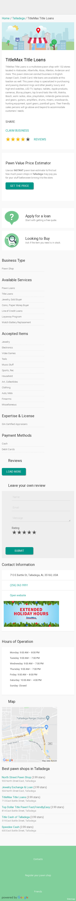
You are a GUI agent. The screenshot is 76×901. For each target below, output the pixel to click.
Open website (18, 595)
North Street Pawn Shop (16, 777)
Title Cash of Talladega (16, 817)
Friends (38, 891)
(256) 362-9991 (19, 585)
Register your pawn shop (38, 875)
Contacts (38, 859)
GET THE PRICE (19, 186)
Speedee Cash (10, 827)
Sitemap (71, 899)
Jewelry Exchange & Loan (17, 787)
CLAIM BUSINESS (17, 130)
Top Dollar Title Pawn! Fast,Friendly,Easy (26, 807)
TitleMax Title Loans (14, 797)
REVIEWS (40, 139)
